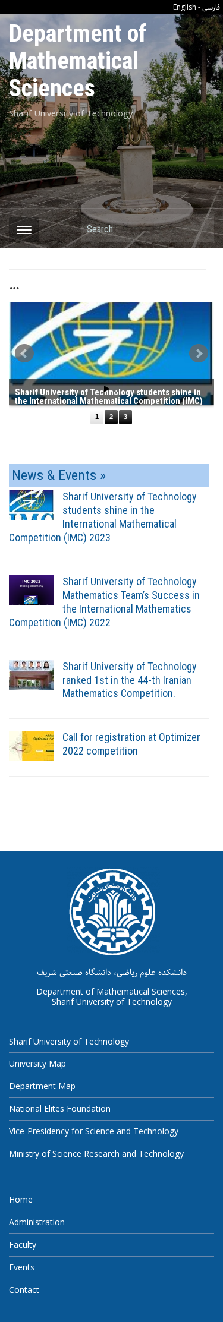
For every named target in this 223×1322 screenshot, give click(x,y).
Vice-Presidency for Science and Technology (93, 1131)
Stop (116, 389)
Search (199, 228)
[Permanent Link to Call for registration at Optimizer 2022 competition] (31, 745)
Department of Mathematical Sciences (77, 61)
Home (21, 1199)
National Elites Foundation (60, 1108)
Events (21, 1267)
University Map (37, 1063)
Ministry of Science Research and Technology (96, 1153)
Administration (37, 1222)
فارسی (211, 7)
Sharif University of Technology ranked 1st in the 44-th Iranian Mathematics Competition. (129, 680)
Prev (24, 353)
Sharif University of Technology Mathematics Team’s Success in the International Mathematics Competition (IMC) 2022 (104, 602)
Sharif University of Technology (69, 1041)
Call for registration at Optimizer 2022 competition (131, 744)
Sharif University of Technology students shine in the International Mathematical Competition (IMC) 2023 (103, 517)
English (184, 7)
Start (107, 389)
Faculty (22, 1244)
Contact (24, 1289)
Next (198, 353)
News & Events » (59, 475)
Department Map (42, 1085)
